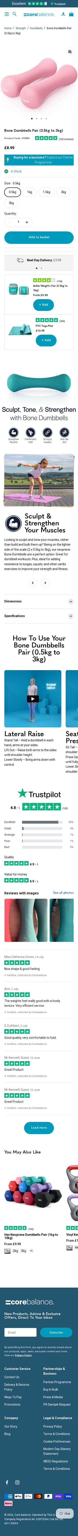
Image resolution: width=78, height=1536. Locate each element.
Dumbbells (36, 28)
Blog (7, 1434)
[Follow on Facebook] (7, 1482)
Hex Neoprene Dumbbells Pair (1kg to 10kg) (31, 1236)
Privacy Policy (23, 1355)
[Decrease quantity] (10, 222)
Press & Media (53, 1397)
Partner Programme (57, 1382)
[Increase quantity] (26, 222)
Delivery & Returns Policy (16, 1387)
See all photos (63, 893)
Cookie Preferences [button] (56, 1441)
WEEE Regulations (55, 1461)
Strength (21, 28)
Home (7, 28)
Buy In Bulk (50, 1389)
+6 (31, 1250)
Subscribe (56, 1332)
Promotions (12, 1404)
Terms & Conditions (56, 1434)
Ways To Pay (13, 1397)
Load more (39, 1128)
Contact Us (11, 1377)
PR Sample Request (57, 1404)
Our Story (10, 1426)
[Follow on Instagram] (17, 1482)
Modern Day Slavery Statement (57, 1451)
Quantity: (10, 213)
